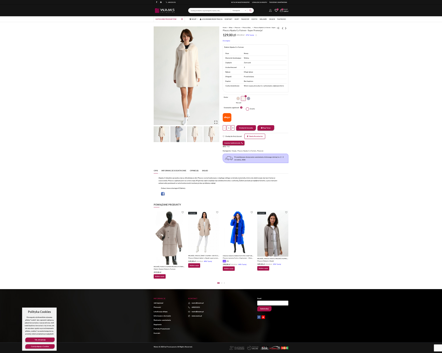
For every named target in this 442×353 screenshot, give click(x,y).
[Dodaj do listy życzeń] (183, 212)
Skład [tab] (205, 170)
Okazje (233, 151)
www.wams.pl (197, 316)
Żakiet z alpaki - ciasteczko (210, 255)
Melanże (157, 266)
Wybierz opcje (159, 276)
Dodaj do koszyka (246, 128)
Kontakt (157, 333)
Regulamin (158, 324)
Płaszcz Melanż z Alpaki (278, 258)
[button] (216, 76)
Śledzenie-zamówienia (162, 320)
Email (259, 298)
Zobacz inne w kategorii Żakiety (173, 188)
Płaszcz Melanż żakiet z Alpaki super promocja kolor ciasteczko (210, 258)
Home (225, 27)
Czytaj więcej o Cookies (40, 346)
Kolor (226, 97)
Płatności (157, 307)
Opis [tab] (156, 170)
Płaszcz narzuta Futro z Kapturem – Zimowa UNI (240, 258)
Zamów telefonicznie (232, 143)
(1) (228, 261)
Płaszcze (237, 27)
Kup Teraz (267, 128)
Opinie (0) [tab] (194, 170)
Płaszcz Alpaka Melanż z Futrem (171, 266)
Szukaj (250, 10)
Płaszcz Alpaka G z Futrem (247, 27)
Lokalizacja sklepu (160, 312)
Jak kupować (158, 303)
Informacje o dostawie (162, 316)
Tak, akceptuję (40, 340)
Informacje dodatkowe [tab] (173, 170)
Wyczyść (238, 102)
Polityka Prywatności (162, 329)
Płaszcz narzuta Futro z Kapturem (241, 255)
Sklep (230, 27)
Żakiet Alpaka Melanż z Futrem (164, 269)
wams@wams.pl (198, 312)
